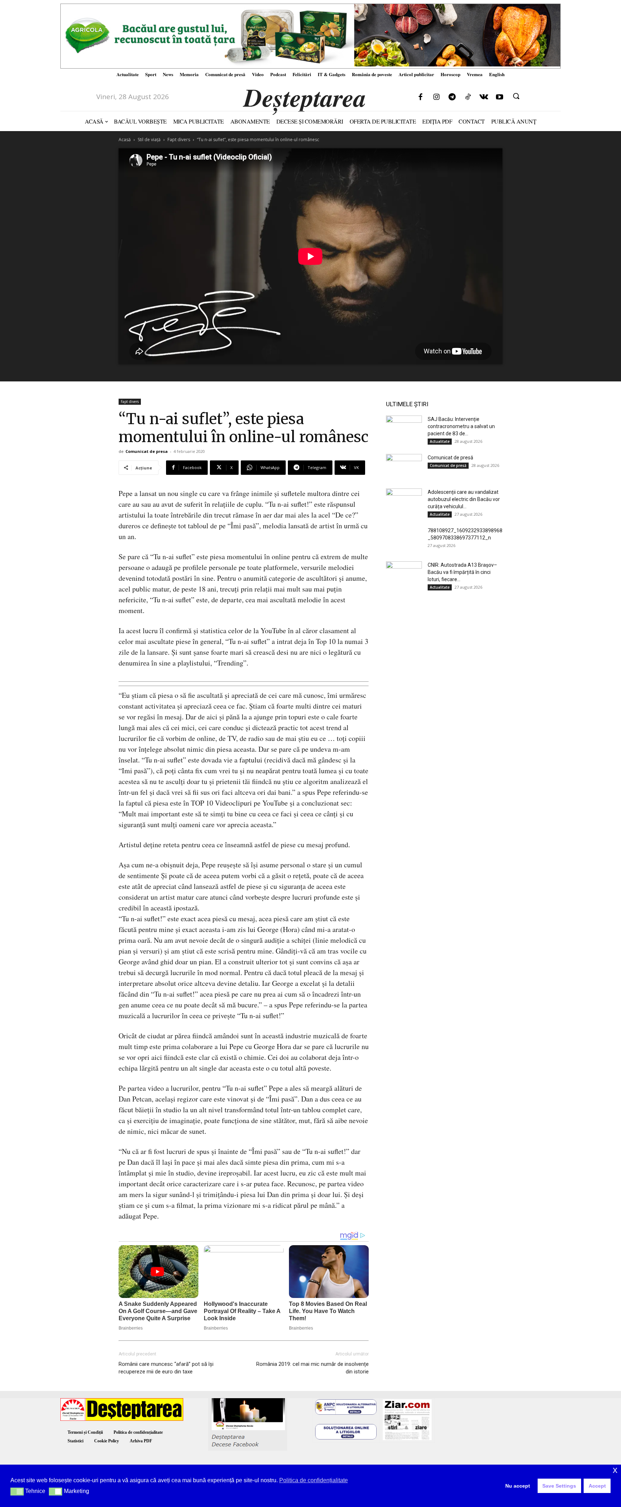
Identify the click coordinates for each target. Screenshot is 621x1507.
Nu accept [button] (517, 1486)
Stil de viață (149, 139)
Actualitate (440, 441)
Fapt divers (178, 139)
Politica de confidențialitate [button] (313, 1480)
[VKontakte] (484, 97)
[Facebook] (420, 97)
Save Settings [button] (559, 1486)
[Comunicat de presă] (404, 466)
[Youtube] (499, 97)
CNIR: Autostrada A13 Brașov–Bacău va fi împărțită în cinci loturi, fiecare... (462, 572)
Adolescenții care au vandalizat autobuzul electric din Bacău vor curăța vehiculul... (464, 499)
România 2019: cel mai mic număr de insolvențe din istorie (312, 1368)
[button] (516, 96)
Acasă (125, 139)
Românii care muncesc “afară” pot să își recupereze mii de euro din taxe (166, 1368)
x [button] (615, 1469)
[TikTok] (468, 97)
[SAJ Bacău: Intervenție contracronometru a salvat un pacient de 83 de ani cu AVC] (404, 428)
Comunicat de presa (146, 451)
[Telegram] (452, 97)
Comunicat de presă (450, 457)
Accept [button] (597, 1486)
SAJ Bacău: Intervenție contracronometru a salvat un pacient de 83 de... (461, 426)
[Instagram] (436, 97)
